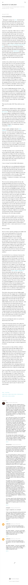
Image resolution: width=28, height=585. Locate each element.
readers (3, 396)
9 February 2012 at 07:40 (15, 507)
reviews (9, 396)
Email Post (7, 392)
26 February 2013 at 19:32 (15, 538)
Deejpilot (17, 581)
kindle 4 (15, 394)
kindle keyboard (20, 394)
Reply (7, 441)
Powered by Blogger (15, 578)
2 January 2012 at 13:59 (13, 402)
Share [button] (3, 392)
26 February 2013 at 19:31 (15, 523)
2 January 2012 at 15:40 (16, 444)
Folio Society (16, 51)
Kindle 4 (9, 125)
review (6, 396)
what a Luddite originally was (17, 270)
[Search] (25, 2)
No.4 (16, 19)
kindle (12, 394)
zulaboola (8, 523)
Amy (7, 402)
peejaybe (8, 507)
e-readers (9, 394)
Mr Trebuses (5, 111)
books (6, 394)
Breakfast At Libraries (9, 4)
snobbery (13, 396)
